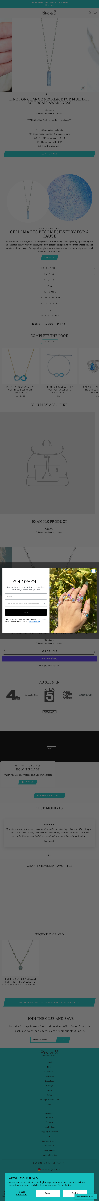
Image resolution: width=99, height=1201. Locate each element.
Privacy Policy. (64, 1185)
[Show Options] (44, 603)
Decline (75, 1193)
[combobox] (25, 603)
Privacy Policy (34, 621)
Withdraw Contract (85, 1196)
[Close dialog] (93, 571)
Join (26, 612)
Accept (48, 1193)
